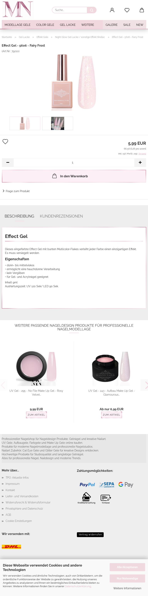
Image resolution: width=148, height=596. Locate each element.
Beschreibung (19, 216)
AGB (8, 514)
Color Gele (45, 25)
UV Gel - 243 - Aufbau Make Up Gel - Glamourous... (111, 392)
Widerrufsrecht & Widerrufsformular (28, 502)
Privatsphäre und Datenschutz (24, 508)
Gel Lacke (68, 25)
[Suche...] (92, 10)
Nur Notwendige (127, 578)
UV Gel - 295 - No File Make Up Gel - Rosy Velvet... (36, 392)
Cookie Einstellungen (19, 520)
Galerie (112, 25)
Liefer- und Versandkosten (22, 496)
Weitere (87, 25)
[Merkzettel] (127, 10)
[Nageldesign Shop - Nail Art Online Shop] (19, 9)
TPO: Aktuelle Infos (17, 477)
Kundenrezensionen (61, 216)
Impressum (13, 483)
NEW (139, 25)
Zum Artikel (36, 415)
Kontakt (10, 490)
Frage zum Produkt (18, 191)
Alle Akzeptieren (127, 567)
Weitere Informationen (127, 588)
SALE (126, 25)
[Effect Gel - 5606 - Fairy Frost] (74, 81)
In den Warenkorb (74, 176)
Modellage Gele (17, 25)
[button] (112, 10)
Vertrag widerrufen (90, 534)
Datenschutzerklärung (78, 586)
